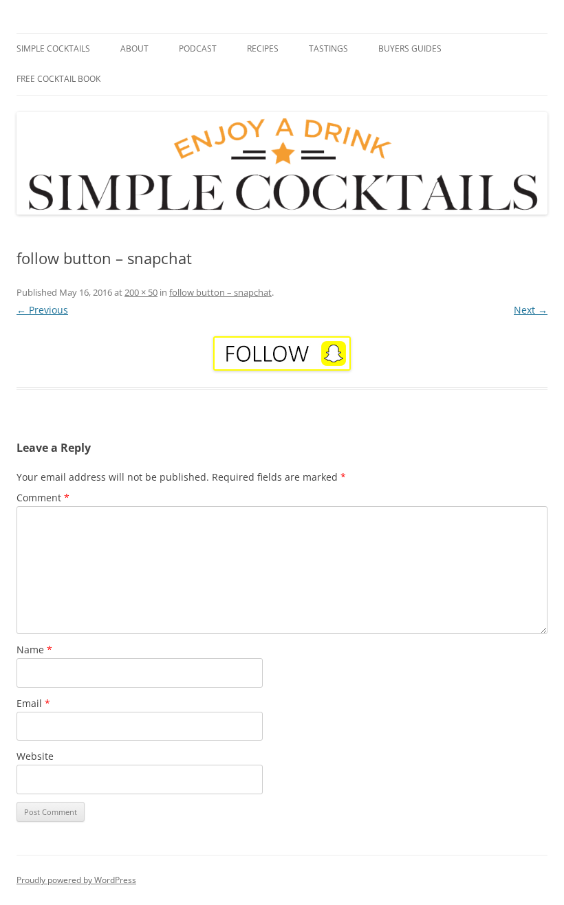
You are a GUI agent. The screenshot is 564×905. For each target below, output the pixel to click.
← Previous (42, 309)
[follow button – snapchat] (282, 353)
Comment (43, 497)
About (134, 48)
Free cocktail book (58, 79)
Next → (530, 309)
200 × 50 (141, 292)
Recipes (263, 48)
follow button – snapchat (220, 292)
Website (35, 756)
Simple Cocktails (53, 48)
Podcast (198, 48)
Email (33, 703)
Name (34, 649)
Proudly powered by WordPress (76, 880)
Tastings (328, 48)
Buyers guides (410, 48)
